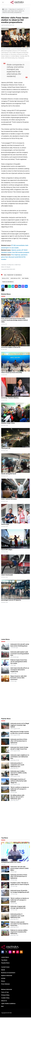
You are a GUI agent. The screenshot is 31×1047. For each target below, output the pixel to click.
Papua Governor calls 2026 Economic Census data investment (18, 677)
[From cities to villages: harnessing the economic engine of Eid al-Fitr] (15, 336)
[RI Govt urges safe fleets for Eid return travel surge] (15, 513)
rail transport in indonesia (13, 274)
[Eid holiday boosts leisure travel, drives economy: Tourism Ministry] (15, 387)
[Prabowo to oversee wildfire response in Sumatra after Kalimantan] (5, 932)
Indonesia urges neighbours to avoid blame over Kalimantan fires (19, 756)
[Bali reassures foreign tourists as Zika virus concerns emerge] (5, 734)
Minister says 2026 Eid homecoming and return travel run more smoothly (14, 371)
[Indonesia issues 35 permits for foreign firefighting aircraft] (5, 893)
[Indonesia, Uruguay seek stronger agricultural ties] (5, 908)
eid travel (25, 278)
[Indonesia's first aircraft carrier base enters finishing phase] (5, 646)
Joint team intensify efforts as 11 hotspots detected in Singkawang (19, 669)
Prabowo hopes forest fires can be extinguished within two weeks (18, 661)
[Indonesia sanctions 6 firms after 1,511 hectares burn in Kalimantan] (5, 741)
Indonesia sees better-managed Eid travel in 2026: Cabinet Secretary (15, 498)
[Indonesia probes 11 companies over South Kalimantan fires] (5, 765)
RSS (2, 1006)
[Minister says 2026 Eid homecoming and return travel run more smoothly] (15, 361)
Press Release (5, 984)
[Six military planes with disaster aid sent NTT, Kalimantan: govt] (5, 797)
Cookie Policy (5, 998)
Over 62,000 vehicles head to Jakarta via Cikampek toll (14, 447)
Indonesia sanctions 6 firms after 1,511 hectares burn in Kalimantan (18, 741)
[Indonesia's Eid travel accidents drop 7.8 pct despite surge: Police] (15, 412)
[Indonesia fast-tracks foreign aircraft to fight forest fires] (5, 749)
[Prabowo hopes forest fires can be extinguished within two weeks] (5, 662)
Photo (3, 981)
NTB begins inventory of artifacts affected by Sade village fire (18, 780)
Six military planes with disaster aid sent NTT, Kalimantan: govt (17, 797)
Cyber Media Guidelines (8, 1003)
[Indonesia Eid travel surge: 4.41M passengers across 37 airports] (15, 589)
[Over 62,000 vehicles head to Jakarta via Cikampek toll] (15, 437)
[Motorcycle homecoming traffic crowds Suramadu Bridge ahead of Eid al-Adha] (15, 308)
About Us (4, 1000)
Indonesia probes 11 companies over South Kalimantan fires (17, 764)
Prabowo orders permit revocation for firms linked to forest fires (19, 923)
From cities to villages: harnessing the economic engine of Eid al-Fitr (13, 346)
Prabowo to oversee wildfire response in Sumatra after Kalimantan (19, 931)
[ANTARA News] (17, 2)
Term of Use (5, 992)
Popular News (6, 718)
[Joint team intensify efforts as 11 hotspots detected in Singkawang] (5, 670)
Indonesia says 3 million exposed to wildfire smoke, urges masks (18, 772)
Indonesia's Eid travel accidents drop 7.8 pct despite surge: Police (15, 422)
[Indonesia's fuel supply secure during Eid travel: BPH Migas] (15, 539)
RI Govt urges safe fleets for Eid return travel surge (13, 523)
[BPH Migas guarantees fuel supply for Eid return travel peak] (15, 564)
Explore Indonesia (6, 975)
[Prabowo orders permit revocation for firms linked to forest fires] (5, 924)
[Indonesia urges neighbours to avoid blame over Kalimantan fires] (5, 757)
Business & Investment (16, 9)
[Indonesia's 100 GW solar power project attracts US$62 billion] (5, 869)
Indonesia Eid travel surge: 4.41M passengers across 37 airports (11, 599)
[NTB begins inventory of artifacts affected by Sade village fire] (5, 781)
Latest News (5, 639)
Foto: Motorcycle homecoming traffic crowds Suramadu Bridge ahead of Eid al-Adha (14, 320)
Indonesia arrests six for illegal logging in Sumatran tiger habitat (19, 725)
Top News (4, 838)
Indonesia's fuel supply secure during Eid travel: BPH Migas (14, 548)
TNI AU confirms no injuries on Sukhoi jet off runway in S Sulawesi (19, 789)
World (3, 970)
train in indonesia (8, 281)
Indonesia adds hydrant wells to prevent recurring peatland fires (19, 653)
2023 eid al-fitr (15, 278)
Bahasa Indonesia (6, 989)
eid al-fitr (5, 278)
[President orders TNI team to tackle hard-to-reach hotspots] (5, 885)
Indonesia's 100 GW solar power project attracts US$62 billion (19, 868)
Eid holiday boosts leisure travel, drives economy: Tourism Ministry (13, 397)
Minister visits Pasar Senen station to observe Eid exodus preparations (13, 11)
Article (3, 978)
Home (6, 9)
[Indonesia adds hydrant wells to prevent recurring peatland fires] (5, 654)
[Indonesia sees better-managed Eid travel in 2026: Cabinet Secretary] (15, 488)
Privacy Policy (5, 995)
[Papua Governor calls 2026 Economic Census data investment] (5, 678)
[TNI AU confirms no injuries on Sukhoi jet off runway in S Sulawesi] (5, 789)
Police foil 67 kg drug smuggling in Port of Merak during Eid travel (14, 472)
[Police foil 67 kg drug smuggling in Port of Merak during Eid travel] (15, 463)
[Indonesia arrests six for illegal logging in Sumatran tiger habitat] (5, 726)
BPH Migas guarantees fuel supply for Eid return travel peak (14, 574)
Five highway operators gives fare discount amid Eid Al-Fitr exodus (14, 257)
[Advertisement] (15, 621)
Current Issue (5, 967)
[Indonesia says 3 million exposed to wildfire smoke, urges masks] (5, 773)
